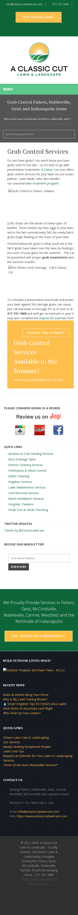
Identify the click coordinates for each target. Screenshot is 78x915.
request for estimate (53, 318)
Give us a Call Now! (38, 17)
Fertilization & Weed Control (27, 470)
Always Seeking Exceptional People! (27, 747)
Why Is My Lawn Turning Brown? (25, 699)
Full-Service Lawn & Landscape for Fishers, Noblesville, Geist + (37, 118)
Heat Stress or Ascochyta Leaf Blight (28, 708)
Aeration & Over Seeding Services (30, 454)
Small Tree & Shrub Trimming (28, 510)
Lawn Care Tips (13, 751)
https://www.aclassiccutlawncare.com (42, 816)
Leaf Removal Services (23, 493)
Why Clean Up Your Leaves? (22, 713)
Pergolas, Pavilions (21, 504)
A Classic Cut (49, 170)
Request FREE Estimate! (45, 333)
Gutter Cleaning (18, 476)
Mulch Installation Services (26, 499)
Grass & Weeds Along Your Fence (25, 695)
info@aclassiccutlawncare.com (24, 4)
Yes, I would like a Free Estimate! (38, 636)
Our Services (11, 742)
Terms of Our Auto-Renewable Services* (30, 765)
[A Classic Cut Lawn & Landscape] (39, 60)
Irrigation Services (20, 482)
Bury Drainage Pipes (22, 459)
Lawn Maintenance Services (27, 487)
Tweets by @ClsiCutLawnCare (24, 530)
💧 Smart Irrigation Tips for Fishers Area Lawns (35, 704)
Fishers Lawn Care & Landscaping (26, 737)
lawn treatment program (42, 183)
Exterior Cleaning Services (25, 465)
